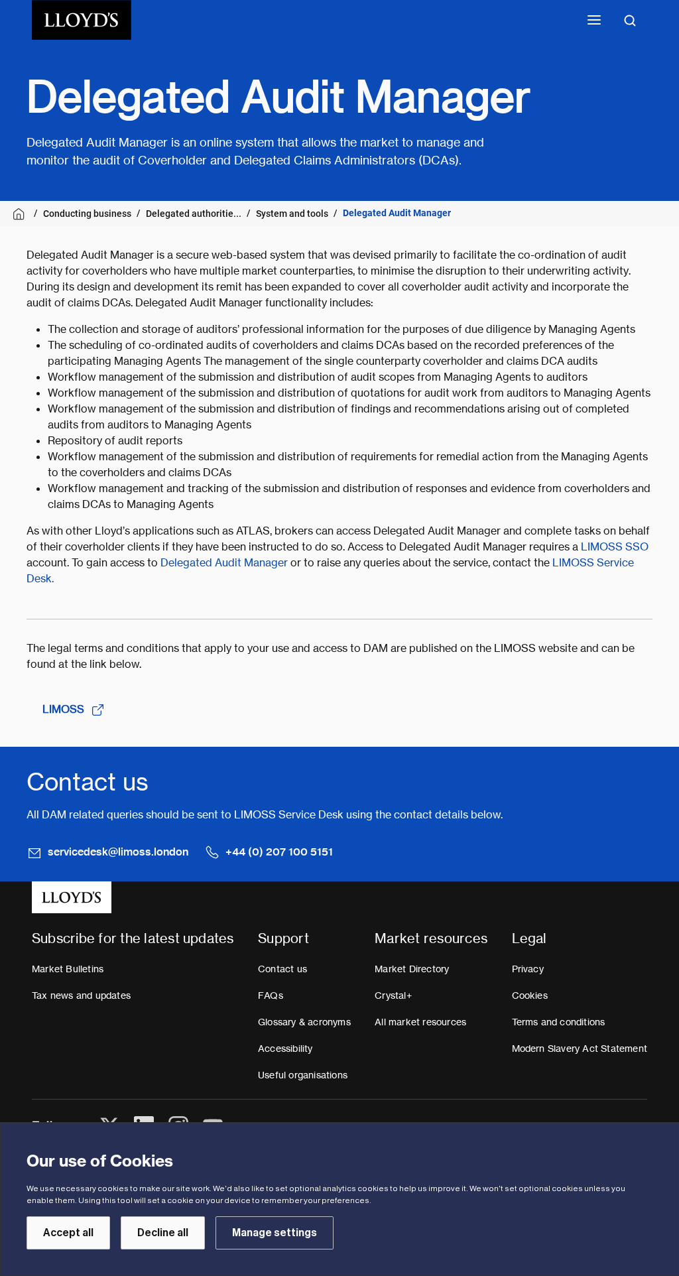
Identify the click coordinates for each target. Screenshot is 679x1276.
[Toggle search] (630, 20)
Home (21, 214)
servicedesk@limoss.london (118, 852)
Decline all (162, 1233)
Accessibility (285, 1048)
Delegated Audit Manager (224, 563)
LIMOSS (63, 709)
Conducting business (87, 213)
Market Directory (412, 969)
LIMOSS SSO (614, 547)
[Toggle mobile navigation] (594, 20)
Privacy (528, 969)
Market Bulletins (67, 969)
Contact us (282, 969)
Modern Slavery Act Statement (580, 1048)
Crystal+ (393, 995)
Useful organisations (302, 1075)
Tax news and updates (81, 995)
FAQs (270, 995)
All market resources (420, 1022)
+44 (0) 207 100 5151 (279, 852)
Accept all (68, 1233)
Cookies (530, 995)
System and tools (292, 213)
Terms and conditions (558, 1022)
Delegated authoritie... (193, 213)
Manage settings (274, 1233)
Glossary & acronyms (304, 1022)
